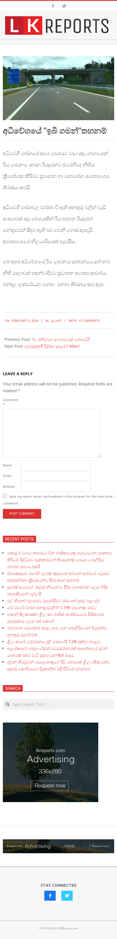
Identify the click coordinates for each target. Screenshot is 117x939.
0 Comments (89, 320)
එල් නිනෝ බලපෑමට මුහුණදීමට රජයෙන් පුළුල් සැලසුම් (53, 600)
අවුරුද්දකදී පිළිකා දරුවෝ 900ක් (52, 346)
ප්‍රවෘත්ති (56, 320)
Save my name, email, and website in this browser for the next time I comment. (58, 499)
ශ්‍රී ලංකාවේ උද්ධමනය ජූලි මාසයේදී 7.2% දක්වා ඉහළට (54, 641)
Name (7, 465)
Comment (10, 402)
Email (7, 475)
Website (9, 486)
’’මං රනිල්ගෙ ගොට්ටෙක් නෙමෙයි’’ (61, 339)
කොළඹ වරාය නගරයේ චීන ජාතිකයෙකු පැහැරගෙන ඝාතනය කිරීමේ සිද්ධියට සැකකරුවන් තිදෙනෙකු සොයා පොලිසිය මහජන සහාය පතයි (59, 559)
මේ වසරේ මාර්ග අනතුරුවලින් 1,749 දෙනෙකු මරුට (51, 607)
